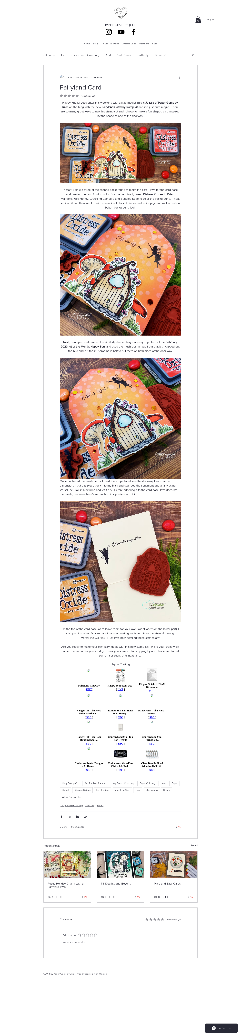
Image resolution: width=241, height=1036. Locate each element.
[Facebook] (134, 32)
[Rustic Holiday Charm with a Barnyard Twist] (67, 864)
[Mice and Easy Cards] (173, 864)
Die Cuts (89, 805)
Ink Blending (102, 789)
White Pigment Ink (71, 796)
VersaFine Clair (122, 789)
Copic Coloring (147, 783)
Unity (163, 783)
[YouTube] (121, 32)
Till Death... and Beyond (116, 883)
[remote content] (120, 720)
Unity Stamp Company (85, 55)
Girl (108, 55)
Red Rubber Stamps (94, 783)
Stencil (65, 789)
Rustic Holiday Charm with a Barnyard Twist (65, 885)
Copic (174, 783)
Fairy (137, 789)
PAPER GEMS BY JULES (121, 25)
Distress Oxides (82, 789)
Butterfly (143, 55)
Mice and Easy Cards (167, 883)
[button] (198, 19)
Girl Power (124, 55)
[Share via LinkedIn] (77, 816)
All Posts (49, 55)
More (158, 55)
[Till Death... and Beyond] (120, 864)
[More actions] (179, 78)
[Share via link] (85, 816)
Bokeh (166, 789)
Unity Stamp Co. (70, 783)
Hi (62, 55)
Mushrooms (152, 789)
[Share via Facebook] (61, 816)
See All (194, 845)
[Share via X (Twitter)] (69, 816)
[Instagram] (109, 32)
